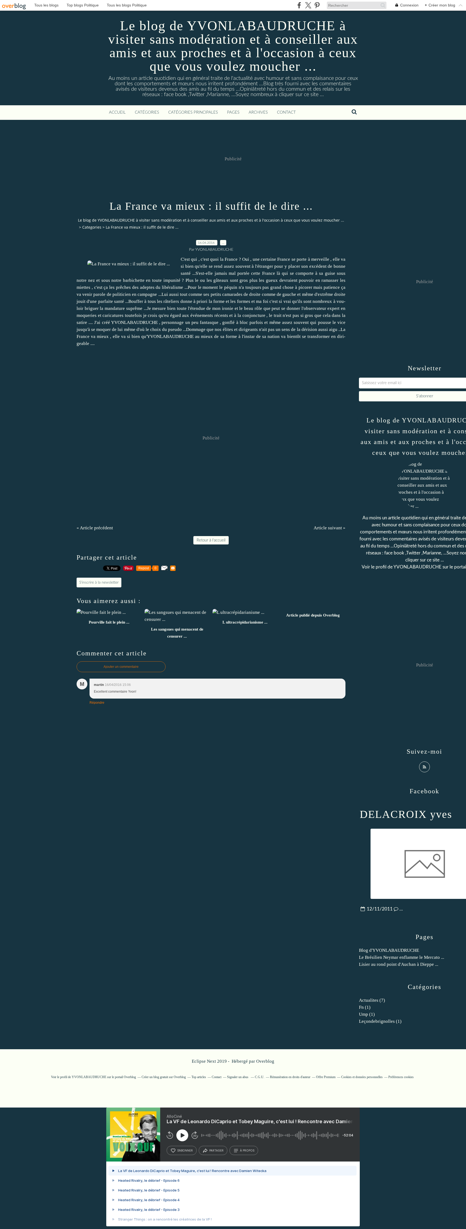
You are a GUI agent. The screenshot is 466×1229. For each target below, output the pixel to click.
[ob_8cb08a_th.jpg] (128, 263)
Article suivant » (329, 527)
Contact (286, 112)
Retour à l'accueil (211, 540)
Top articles (198, 1077)
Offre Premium (325, 1077)
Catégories (147, 112)
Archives (258, 112)
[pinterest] (317, 5)
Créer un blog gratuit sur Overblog (164, 1077)
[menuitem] (117, 112)
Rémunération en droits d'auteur (290, 1077)
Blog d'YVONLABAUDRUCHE (389, 950)
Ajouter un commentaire (121, 667)
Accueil (117, 112)
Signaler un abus (238, 1077)
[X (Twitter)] (308, 5)
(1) (365, 1007)
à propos (247, 1150)
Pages (233, 112)
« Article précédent (95, 527)
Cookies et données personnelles (362, 1077)
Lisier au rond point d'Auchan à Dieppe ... (398, 964)
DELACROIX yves (406, 814)
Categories (91, 227)
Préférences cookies (401, 1077)
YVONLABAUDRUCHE (417, 567)
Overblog (265, 1061)
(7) (372, 1000)
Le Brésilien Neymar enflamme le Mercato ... (401, 957)
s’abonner (185, 1150)
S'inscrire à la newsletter (99, 582)
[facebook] (299, 5)
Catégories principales (193, 112)
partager (216, 1150)
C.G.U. (259, 1077)
